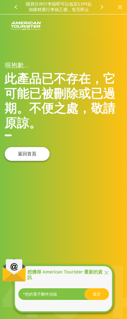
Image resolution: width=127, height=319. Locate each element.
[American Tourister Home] (26, 26)
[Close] (106, 272)
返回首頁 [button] (27, 154)
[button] (15, 7)
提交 (96, 294)
